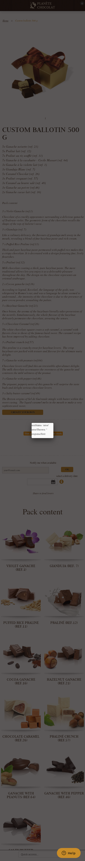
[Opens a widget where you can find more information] (69, 853)
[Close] (53, 423)
